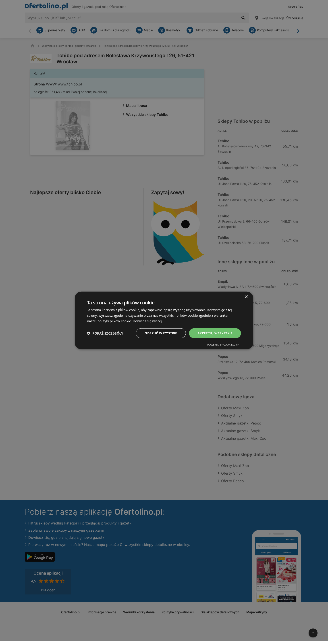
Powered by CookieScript (224, 344)
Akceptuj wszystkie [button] (215, 333)
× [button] (246, 297)
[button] (105, 333)
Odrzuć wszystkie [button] (161, 333)
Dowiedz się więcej (147, 321)
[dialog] (164, 320)
